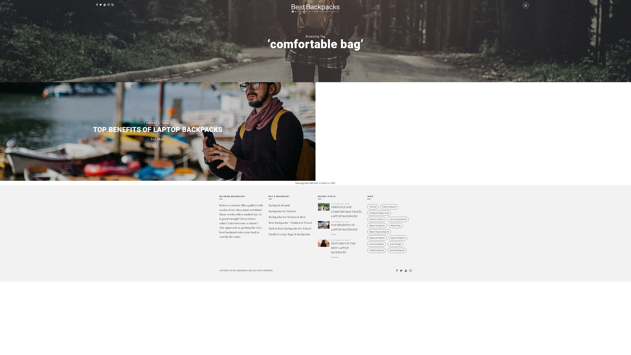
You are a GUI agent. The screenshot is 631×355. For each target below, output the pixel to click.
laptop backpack (377, 238)
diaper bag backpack (379, 231)
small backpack (376, 250)
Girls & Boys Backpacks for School (290, 228)
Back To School (376, 219)
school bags (395, 244)
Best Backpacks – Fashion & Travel (290, 222)
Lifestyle (151, 123)
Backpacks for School (282, 211)
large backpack (398, 238)
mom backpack (376, 244)
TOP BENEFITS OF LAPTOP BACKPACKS (157, 133)
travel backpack (397, 250)
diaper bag (396, 225)
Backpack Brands (279, 205)
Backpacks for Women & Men (287, 217)
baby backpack (389, 206)
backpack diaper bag (379, 213)
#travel (372, 206)
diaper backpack (377, 225)
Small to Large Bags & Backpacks (289, 234)
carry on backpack (398, 219)
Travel (165, 123)
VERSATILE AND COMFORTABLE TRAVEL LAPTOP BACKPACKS (346, 211)
